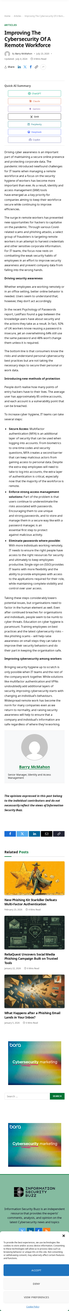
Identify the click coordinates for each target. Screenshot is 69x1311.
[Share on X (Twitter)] (25, 67)
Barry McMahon (23, 53)
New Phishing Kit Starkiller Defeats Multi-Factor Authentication (30, 902)
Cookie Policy (32, 1306)
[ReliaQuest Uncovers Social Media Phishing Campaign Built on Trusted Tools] (34, 932)
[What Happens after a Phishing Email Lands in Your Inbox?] (34, 991)
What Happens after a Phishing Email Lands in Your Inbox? (32, 1015)
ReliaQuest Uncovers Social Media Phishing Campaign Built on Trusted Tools (31, 958)
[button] (63, 1235)
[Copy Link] (36, 67)
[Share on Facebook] (30, 67)
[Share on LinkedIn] (19, 67)
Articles (17, 16)
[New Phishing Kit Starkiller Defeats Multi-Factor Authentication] (34, 878)
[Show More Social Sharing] (43, 67)
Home (7, 16)
